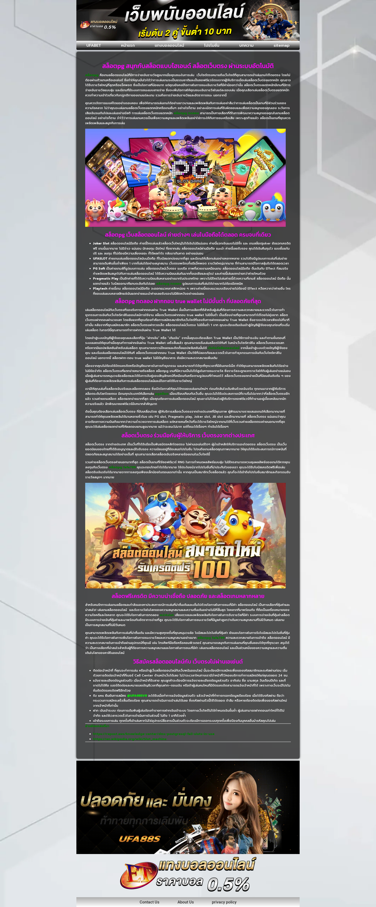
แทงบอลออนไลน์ (169, 45)
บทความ (246, 45)
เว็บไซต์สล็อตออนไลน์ (223, 348)
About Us (185, 902)
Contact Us (149, 902)
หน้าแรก (128, 45)
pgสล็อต (161, 393)
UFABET (93, 45)
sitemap (282, 45)
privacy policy (224, 902)
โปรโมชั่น (211, 45)
